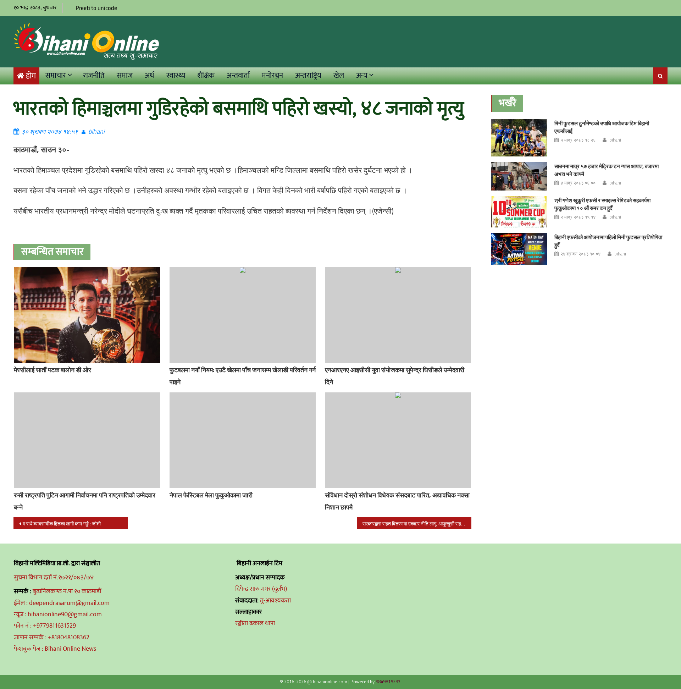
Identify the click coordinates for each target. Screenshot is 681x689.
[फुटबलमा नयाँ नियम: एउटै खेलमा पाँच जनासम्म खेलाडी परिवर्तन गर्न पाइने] (243, 315)
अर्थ (149, 75)
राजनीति (94, 75)
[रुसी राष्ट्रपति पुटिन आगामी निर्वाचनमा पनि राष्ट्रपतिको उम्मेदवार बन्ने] (87, 440)
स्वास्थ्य (175, 75)
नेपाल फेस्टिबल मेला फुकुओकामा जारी (211, 495)
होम (31, 76)
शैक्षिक (206, 75)
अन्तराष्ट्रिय (308, 75)
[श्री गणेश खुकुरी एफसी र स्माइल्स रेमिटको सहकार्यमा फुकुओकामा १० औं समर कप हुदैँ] (519, 212)
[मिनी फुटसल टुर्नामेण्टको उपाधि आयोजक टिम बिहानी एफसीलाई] (519, 137)
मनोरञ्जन (272, 75)
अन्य (361, 75)
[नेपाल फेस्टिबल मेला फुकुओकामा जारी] (243, 440)
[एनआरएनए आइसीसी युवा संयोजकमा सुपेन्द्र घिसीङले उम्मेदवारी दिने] (398, 315)
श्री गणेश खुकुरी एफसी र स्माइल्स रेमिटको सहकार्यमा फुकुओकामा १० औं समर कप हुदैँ (602, 204)
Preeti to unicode (96, 8)
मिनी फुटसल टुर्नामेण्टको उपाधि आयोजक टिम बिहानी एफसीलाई (601, 127)
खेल (338, 75)
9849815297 (388, 681)
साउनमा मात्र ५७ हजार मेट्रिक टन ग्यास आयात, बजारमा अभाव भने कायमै (606, 170)
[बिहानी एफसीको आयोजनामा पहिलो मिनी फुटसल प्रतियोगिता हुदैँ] (519, 249)
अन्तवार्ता (238, 75)
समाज (125, 75)
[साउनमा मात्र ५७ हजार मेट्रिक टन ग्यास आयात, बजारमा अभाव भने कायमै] (519, 176)
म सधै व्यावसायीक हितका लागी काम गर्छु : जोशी (62, 523)
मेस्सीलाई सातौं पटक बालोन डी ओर (52, 370)
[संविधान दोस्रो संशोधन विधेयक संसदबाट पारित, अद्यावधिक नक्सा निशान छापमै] (398, 440)
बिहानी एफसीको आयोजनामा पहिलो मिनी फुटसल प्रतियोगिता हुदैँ (608, 241)
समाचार (55, 75)
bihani (96, 131)
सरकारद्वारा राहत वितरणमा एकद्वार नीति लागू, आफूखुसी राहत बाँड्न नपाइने (416, 523)
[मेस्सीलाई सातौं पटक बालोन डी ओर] (87, 329)
